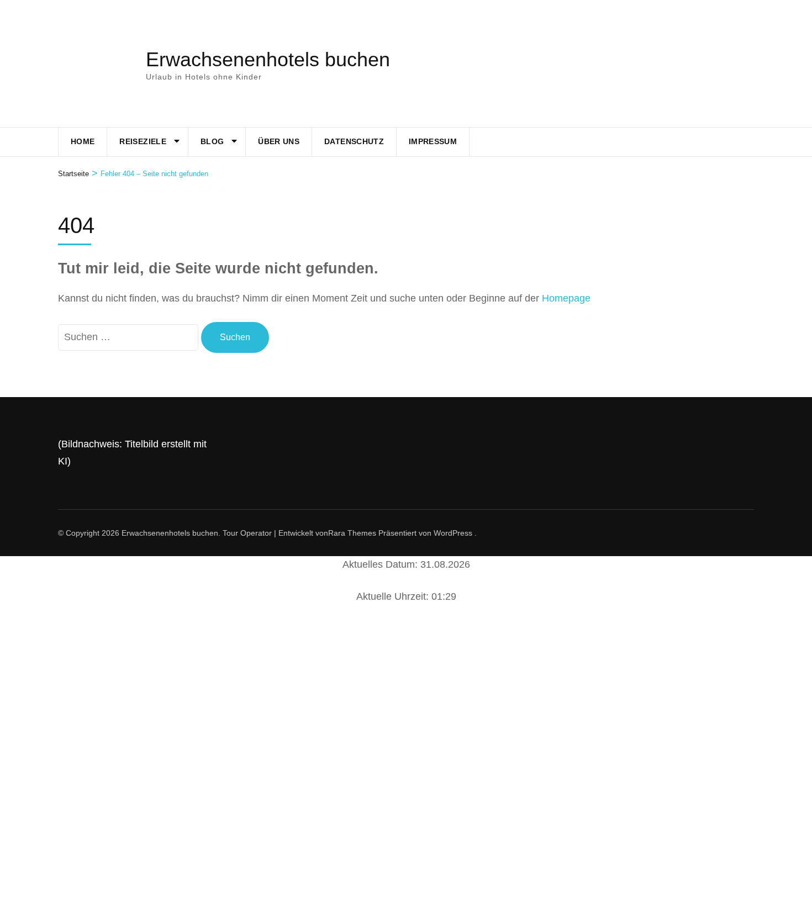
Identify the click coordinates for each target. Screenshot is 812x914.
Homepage (566, 298)
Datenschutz (354, 141)
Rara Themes (352, 533)
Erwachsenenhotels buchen (268, 59)
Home (82, 141)
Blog (212, 141)
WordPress (453, 533)
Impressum (433, 141)
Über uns (278, 141)
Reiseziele (142, 141)
